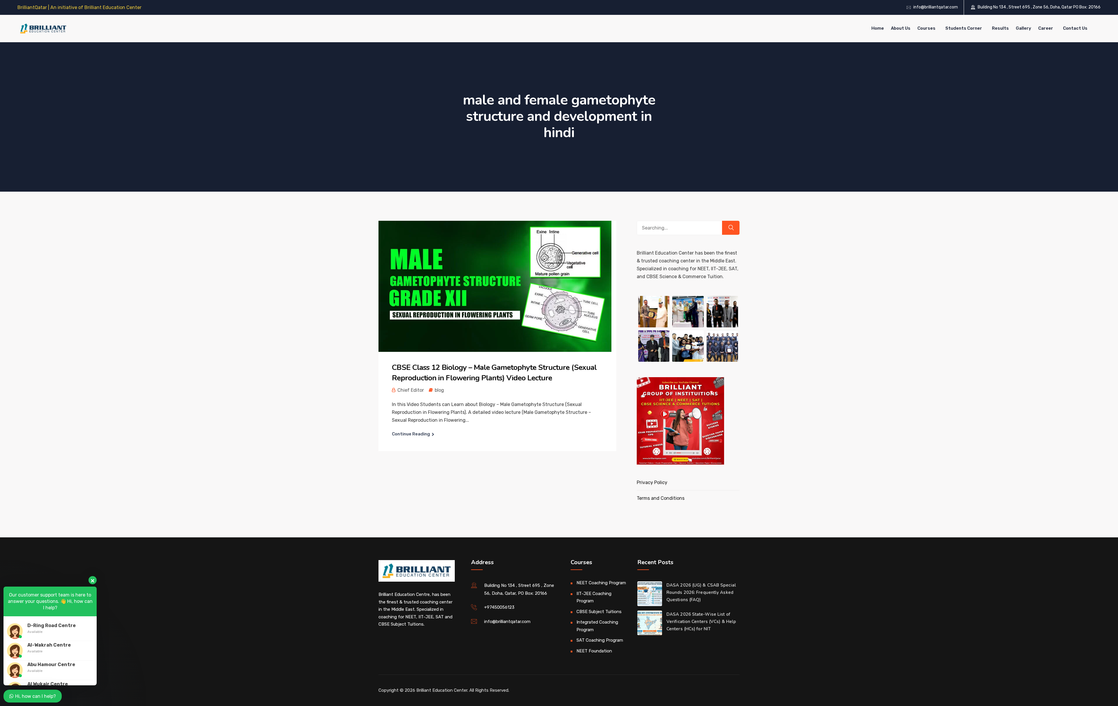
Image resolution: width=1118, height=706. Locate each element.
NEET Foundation (594, 651)
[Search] (731, 228)
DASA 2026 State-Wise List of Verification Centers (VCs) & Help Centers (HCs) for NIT (701, 621)
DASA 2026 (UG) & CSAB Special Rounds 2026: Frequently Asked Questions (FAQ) (701, 592)
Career (1045, 28)
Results (1000, 28)
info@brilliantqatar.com (935, 7)
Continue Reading (411, 434)
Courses (926, 28)
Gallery (1023, 28)
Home (877, 28)
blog (439, 390)
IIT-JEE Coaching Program (593, 597)
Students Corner (963, 28)
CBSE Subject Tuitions (599, 611)
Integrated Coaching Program (597, 625)
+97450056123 (499, 607)
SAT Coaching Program (599, 640)
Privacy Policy (652, 482)
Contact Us (1075, 28)
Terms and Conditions (660, 498)
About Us (900, 28)
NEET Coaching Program (601, 582)
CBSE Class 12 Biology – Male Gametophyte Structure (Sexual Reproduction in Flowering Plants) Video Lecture (494, 372)
